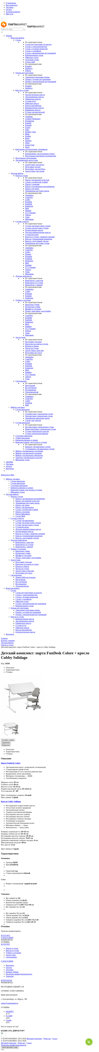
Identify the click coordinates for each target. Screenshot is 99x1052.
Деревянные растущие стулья (37, 243)
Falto (27, 130)
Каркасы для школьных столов (37, 447)
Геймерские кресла (33, 99)
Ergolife (28, 123)
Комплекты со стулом (34, 283)
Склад (54, 1039)
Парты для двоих (32, 189)
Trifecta (28, 71)
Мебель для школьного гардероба (29, 451)
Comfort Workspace (32, 119)
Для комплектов (31, 392)
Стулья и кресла (22, 221)
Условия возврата (13, 12)
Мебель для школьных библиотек (29, 455)
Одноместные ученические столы (39, 414)
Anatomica (29, 195)
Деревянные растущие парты (37, 191)
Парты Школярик (22, 514)
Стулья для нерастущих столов (37, 226)
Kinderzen (29, 206)
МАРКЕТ (10, 1011)
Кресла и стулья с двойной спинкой (40, 237)
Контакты (10, 469)
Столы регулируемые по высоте (38, 44)
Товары (9, 36)
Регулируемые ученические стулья (39, 427)
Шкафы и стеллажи (33, 309)
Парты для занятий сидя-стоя (37, 180)
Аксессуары (20, 337)
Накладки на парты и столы (36, 344)
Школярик (29, 219)
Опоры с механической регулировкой (40, 82)
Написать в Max (7, 475)
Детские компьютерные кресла (38, 232)
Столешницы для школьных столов (39, 449)
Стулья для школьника (24, 521)
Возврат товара (12, 972)
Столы (18, 40)
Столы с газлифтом (33, 51)
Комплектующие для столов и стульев (31, 442)
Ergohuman (29, 121)
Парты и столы (21, 176)
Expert (27, 127)
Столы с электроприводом (36, 47)
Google (8, 1020)
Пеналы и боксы (32, 346)
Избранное (6, 745)
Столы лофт (30, 62)
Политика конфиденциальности (19, 974)
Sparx (27, 147)
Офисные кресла (32, 103)
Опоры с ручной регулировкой (38, 79)
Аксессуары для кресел (34, 165)
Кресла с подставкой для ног (37, 241)
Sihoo (27, 143)
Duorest (28, 254)
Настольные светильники (26, 158)
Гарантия (9, 976)
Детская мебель (17, 173)
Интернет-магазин (34, 1039)
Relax (27, 138)
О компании (11, 3)
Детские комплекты (23, 276)
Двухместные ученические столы (39, 416)
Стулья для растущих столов (37, 228)
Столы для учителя (33, 420)
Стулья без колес (32, 235)
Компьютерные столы (34, 55)
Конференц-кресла (32, 110)
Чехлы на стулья (32, 348)
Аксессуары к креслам (34, 350)
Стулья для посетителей (35, 112)
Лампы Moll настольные (25, 577)
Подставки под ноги (33, 353)
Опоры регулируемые (24, 73)
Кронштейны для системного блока (40, 154)
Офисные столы (31, 57)
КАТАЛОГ (5, 935)
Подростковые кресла (34, 230)
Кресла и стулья (21, 90)
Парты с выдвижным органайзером (39, 186)
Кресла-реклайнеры (33, 106)
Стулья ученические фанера (36, 434)
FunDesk (28, 204)
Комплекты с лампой (33, 285)
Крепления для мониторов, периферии (31, 149)
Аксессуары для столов (34, 171)
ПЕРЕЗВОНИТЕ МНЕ (10, 1047)
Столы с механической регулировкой (40, 53)
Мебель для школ (18, 407)
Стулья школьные (22, 423)
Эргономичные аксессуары (26, 160)
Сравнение (6, 742)
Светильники (21, 381)
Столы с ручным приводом (36, 49)
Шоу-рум (9, 14)
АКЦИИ (9, 462)
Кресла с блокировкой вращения (38, 239)
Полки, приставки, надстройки (38, 311)
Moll (27, 208)
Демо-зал (47, 1039)
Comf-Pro (29, 197)
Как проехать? (12, 5)
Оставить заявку (8, 740)
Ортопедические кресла (35, 95)
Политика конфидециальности (13, 1045)
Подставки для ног (33, 167)
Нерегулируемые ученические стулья (40, 429)
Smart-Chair (29, 145)
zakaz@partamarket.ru (9, 1003)
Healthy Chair (30, 132)
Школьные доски (22, 460)
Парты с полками (32, 184)
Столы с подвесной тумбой (36, 182)
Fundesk (28, 296)
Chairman (29, 117)
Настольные (30, 385)
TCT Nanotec (30, 213)
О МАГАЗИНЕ (7, 938)
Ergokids (28, 202)
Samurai (28, 141)
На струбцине (31, 388)
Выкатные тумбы (32, 305)
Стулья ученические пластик (37, 431)
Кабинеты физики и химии (26, 440)
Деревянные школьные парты (37, 418)
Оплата (9, 10)
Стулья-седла (30, 101)
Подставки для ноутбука (35, 169)
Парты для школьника (24, 507)
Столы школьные (22, 409)
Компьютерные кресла (34, 108)
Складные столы (32, 60)
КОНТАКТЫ (6, 980)
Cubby (27, 200)
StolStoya (28, 68)
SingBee (28, 265)
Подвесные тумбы (32, 307)
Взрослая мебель (17, 38)
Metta (27, 134)
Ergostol (28, 66)
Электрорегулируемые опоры (37, 77)
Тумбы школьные (22, 438)
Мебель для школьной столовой (28, 453)
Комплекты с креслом (34, 280)
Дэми (27, 217)
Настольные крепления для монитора (40, 156)
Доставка (9, 7)
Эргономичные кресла (34, 97)
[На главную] (14, 27)
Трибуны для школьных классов (28, 458)
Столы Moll (20, 516)
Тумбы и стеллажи (23, 300)
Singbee (28, 211)
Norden (28, 136)
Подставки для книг (33, 342)
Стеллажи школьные (23, 436)
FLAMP (9, 1016)
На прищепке (30, 390)
